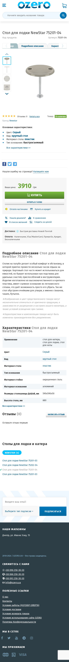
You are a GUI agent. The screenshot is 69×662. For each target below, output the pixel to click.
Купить (36, 195)
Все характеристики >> (18, 147)
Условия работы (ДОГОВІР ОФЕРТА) (20, 605)
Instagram (32, 638)
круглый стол (20, 136)
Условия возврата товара (15, 613)
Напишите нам (41, 171)
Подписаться (53, 511)
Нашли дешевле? (18, 217)
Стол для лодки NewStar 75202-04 (19, 465)
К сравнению (39, 217)
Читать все (34, 116)
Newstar (13, 120)
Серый (17, 132)
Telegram (24, 638)
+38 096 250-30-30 (14, 570)
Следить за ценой (43, 222)
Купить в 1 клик (34, 202)
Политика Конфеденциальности (19, 621)
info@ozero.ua (13, 582)
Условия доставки (11, 609)
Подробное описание (32, 46)
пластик (29, 139)
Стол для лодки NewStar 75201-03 (19, 460)
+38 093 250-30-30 (14, 578)
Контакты (7, 601)
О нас (5, 596)
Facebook (2, 638)
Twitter (9, 638)
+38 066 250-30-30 (14, 574)
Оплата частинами (19, 209)
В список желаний (18, 222)
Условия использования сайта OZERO (22, 617)
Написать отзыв (56, 414)
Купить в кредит (43, 209)
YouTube (16, 638)
